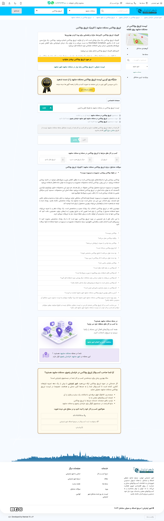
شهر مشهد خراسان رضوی (70, 356)
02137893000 (61, 3)
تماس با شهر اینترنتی (73, 474)
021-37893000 (78, 415)
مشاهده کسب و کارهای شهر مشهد (99, 342)
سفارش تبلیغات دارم (87, 90)
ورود (106, 489)
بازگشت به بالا (150, 517)
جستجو (16, 11)
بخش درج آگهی (109, 130)
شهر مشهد (136, 67)
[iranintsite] (12, 509)
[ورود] (9, 3)
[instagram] (20, 509)
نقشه (44, 108)
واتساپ (78, 427)
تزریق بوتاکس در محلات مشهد (81, 17)
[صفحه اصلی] (147, 11)
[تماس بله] (49, 3)
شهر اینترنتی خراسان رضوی (152, 17)
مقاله (106, 479)
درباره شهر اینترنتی (74, 479)
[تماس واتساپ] (52, 3)
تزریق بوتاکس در (105, 17)
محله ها (105, 484)
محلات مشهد (137, 72)
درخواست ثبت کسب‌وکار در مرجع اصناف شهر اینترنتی (78, 421)
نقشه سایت (76, 484)
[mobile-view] (21, 3)
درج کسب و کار (102, 474)
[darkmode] (15, 3)
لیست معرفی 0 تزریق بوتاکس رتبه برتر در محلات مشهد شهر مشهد (79, 67)
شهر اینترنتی (155, 3)
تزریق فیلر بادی (50, 159)
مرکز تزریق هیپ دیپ (77, 159)
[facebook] (16, 509)
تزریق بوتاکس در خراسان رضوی (129, 17)
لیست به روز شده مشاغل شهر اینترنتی (98, 495)
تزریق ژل (104, 159)
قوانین (78, 494)
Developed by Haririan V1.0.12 (22, 517)
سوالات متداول (75, 489)
